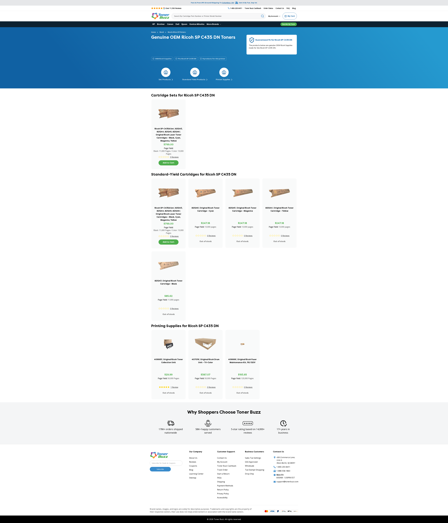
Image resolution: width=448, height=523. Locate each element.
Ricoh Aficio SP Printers (177, 32)
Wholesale (249, 466)
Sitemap (192, 477)
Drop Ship (249, 473)
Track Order (222, 470)
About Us (193, 458)
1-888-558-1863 (283, 471)
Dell (177, 24)
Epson (184, 24)
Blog (294, 8)
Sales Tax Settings (253, 458)
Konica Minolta (197, 24)
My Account (273, 16)
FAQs (219, 477)
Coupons (193, 466)
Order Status (268, 8)
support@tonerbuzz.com (287, 481)
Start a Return (223, 473)
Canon (170, 24)
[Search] (262, 16)
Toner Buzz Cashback (253, 8)
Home (153, 32)
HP (153, 24)
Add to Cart (168, 163)
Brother (161, 24)
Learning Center (196, 473)
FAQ (288, 8)
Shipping (221, 481)
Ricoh (162, 32)
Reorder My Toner (288, 24)
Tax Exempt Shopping (254, 470)
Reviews (192, 462)
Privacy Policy (223, 493)
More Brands (213, 24)
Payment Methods (225, 485)
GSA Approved (251, 462)
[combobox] (218, 16)
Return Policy (223, 489)
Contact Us (280, 8)
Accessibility (222, 497)
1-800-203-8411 (283, 467)
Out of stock (206, 241)
